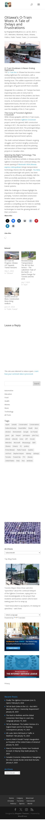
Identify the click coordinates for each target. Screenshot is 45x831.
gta (13, 435)
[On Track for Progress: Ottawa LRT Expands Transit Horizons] (11, 255)
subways (36, 454)
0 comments (33, 37)
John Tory (35, 435)
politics (26, 446)
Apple (7, 425)
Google (25, 432)
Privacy (7, 683)
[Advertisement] (22, 494)
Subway (28, 454)
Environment (17, 432)
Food (6, 397)
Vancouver (31, 801)
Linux (21, 439)
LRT (6, 34)
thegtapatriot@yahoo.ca (16, 32)
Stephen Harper (18, 454)
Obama (7, 446)
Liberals (14, 439)
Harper (18, 435)
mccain (32, 439)
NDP (34, 443)
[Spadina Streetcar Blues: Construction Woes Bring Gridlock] (11, 291)
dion (36, 428)
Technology (8, 411)
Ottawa (32, 34)
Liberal (7, 439)
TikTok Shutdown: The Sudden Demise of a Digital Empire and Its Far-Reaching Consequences (22, 727)
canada (14, 425)
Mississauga (26, 443)
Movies (7, 404)
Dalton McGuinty (10, 428)
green (7, 435)
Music (6, 408)
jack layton (26, 435)
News (26, 34)
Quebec (30, 450)
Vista (18, 461)
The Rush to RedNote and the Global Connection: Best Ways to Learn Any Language (20, 718)
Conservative (23, 425)
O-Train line (12, 72)
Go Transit (34, 432)
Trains (24, 37)
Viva (23, 461)
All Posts (7, 415)
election (8, 432)
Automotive (8, 390)
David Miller (22, 428)
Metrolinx (11, 34)
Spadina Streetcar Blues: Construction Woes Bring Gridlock (11, 300)
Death (30, 428)
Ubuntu (30, 457)
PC (21, 446)
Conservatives (34, 425)
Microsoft (17, 443)
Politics (7, 37)
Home (11, 798)
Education (8, 394)
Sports (21, 803)
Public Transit (16, 37)
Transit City (16, 457)
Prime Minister (10, 450)
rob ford (8, 454)
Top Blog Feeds (10, 559)
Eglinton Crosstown (28, 120)
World (29, 803)
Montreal (19, 34)
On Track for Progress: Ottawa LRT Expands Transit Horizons (11, 264)
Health (6, 401)
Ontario (15, 446)
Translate (21, 618)
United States (9, 461)
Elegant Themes (22, 813)
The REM (36, 170)
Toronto (8, 457)
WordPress (22, 816)
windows (30, 461)
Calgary (20, 798)
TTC (24, 457)
